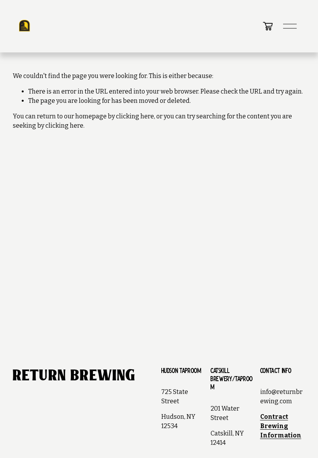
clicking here (135, 116)
